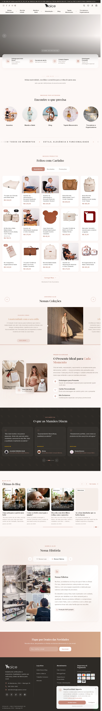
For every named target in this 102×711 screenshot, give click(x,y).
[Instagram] (3, 5)
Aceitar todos (72, 702)
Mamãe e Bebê (36, 11)
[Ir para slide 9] (57, 50)
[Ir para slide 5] (51, 50)
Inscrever (65, 649)
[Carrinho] (96, 6)
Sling (58, 11)
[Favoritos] (88, 6)
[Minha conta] (92, 6)
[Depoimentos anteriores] (44, 460)
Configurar (91, 702)
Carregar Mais (49, 277)
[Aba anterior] (30, 559)
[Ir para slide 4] (48, 50)
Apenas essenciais (77, 706)
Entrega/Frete (61, 673)
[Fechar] (95, 688)
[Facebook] (6, 5)
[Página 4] (51, 460)
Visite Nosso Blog (41, 670)
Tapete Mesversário (69, 11)
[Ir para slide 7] (54, 50)
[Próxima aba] (70, 559)
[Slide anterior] (4, 36)
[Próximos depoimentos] (56, 460)
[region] (50, 444)
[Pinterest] (15, 5)
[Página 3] (49, 460)
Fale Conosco (61, 670)
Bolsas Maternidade (9, 11)
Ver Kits (13, 48)
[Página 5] (53, 460)
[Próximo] (86, 484)
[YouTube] (12, 5)
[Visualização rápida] (13, 191)
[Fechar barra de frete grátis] (99, 1)
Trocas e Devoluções (63, 683)
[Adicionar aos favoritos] (17, 191)
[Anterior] (82, 484)
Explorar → (22, 340)
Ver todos (92, 484)
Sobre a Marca (41, 673)
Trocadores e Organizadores (84, 11)
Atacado (39, 680)
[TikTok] (9, 5)
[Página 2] (48, 460)
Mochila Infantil (22, 11)
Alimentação (49, 11)
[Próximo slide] (96, 36)
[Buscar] (84, 6)
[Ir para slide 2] (44, 50)
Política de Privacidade (75, 698)
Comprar (8, 191)
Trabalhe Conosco (42, 677)
